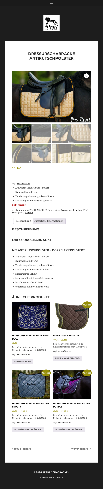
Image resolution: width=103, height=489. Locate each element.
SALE (85, 210)
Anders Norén (56, 478)
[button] (86, 75)
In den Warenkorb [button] (67, 358)
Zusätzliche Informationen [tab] (48, 221)
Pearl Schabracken (56, 472)
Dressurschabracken (71, 210)
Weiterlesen (22, 361)
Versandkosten (23, 183)
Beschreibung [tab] (23, 221)
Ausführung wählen (27, 429)
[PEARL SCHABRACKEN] (51, 23)
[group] (53, 194)
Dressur (29, 212)
